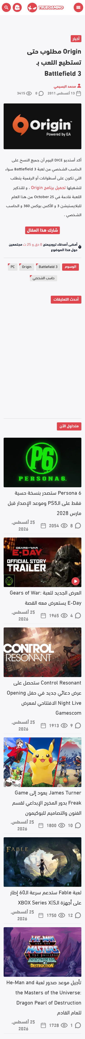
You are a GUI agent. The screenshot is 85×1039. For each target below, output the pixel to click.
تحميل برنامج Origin (48, 187)
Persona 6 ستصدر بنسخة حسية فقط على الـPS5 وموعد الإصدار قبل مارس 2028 (44, 502)
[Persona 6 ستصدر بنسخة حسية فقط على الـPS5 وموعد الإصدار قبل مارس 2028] (42, 462)
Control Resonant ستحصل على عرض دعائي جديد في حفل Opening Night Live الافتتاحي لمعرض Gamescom (44, 697)
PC (13, 266)
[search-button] (6, 7)
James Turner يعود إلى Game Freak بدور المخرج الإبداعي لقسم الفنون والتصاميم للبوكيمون (46, 802)
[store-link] (16, 7)
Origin (27, 266)
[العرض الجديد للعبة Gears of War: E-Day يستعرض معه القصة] (42, 562)
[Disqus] (42, 362)
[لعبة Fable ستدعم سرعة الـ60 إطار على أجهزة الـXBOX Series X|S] (42, 862)
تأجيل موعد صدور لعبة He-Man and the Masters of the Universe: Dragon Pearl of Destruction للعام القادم (43, 997)
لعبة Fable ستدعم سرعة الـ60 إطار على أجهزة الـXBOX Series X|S (45, 897)
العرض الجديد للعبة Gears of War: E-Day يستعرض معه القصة (45, 597)
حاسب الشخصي (43, 277)
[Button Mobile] (78, 7)
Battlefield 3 (48, 266)
